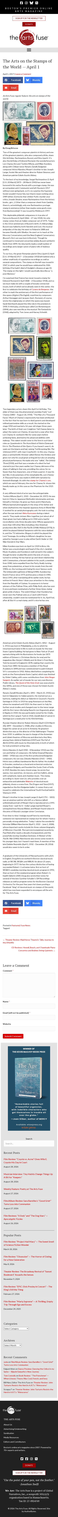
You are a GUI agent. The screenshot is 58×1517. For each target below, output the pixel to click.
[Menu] (29, 50)
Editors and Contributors (15, 1442)
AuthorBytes (30, 1511)
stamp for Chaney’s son (40, 480)
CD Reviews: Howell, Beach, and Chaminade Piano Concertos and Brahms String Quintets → (33, 949)
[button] (29, 18)
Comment (8, 971)
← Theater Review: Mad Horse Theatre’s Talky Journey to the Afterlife (28, 941)
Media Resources (11, 1437)
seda (6, 1362)
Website (29, 781)
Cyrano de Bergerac (40, 289)
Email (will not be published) (16, 1013)
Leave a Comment (23, 74)
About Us (8, 1424)
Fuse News (25, 925)
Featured (16, 925)
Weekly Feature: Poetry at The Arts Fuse (23, 1189)
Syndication (9, 1433)
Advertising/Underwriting (15, 1429)
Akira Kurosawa (29, 513)
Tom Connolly (10, 1375)
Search (29, 1138)
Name (6, 1001)
